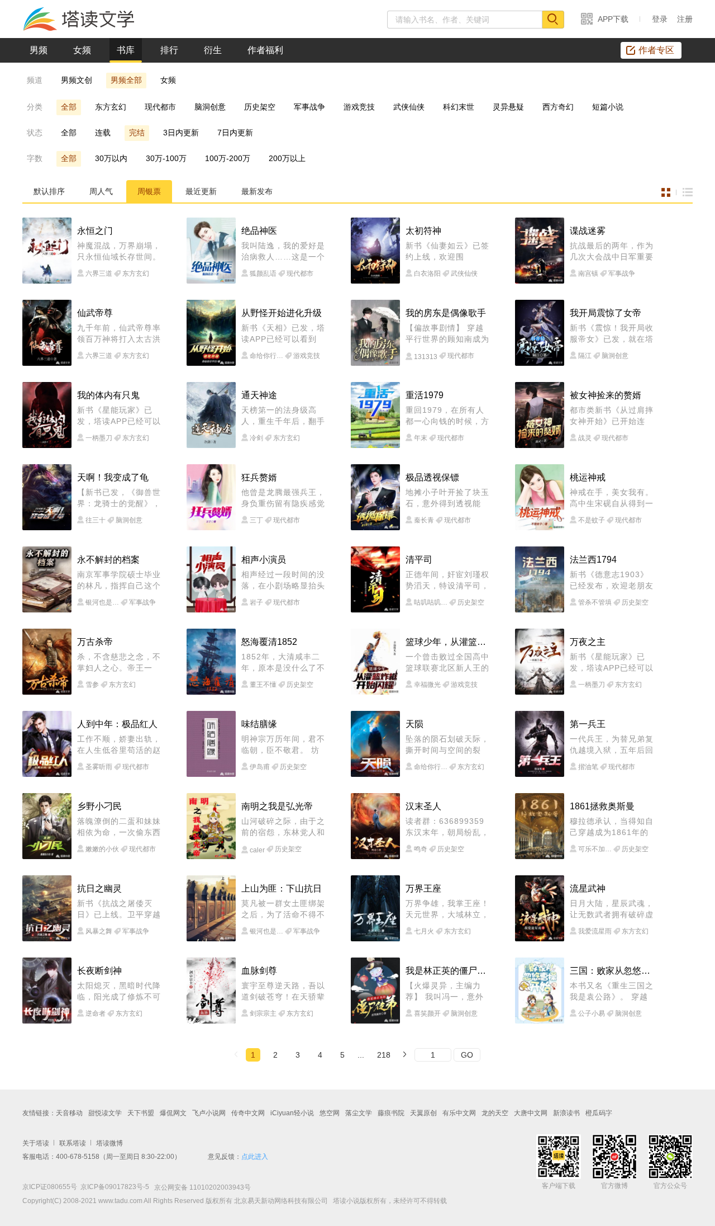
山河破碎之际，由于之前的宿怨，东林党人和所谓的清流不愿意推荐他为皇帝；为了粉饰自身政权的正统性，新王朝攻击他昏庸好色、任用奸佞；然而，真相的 (283, 827)
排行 (169, 50)
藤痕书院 (391, 1113)
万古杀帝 (95, 642)
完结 (137, 132)
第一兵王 (588, 724)
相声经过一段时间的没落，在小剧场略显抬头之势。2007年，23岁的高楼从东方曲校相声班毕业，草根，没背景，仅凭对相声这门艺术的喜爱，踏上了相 (283, 580)
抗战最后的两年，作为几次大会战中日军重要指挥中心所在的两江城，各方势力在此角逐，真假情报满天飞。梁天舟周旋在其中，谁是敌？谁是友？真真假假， (612, 251)
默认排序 (49, 191)
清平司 (419, 559)
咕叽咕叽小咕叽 (430, 602)
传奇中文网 (248, 1113)
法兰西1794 (593, 559)
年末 (420, 438)
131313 (425, 357)
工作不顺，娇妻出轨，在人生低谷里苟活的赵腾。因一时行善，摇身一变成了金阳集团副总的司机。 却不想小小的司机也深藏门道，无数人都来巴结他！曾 (119, 745)
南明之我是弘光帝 (277, 806)
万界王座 (423, 888)
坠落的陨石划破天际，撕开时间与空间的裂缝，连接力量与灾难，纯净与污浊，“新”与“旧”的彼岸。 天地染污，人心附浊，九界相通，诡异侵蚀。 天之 (447, 745)
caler (257, 850)
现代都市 (160, 106)
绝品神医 (259, 230)
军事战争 (309, 106)
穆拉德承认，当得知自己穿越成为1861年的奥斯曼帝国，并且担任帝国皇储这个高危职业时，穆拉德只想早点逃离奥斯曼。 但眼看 (612, 827)
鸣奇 (420, 849)
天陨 (414, 724)
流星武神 (588, 888)
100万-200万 (227, 158)
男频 (38, 50)
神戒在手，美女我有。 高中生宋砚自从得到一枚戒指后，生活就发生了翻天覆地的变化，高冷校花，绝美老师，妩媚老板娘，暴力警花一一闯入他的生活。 (612, 498)
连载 (103, 132)
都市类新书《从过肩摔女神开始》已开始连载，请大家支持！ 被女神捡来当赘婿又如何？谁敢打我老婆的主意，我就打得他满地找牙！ (612, 416)
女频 (82, 50)
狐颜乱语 (263, 273)
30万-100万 (166, 158)
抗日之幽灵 (99, 888)
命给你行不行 (266, 356)
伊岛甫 (260, 767)
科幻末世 (458, 106)
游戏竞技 (359, 106)
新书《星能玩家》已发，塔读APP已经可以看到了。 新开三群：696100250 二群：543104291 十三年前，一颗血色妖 (612, 662)
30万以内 (111, 158)
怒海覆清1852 (269, 642)
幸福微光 (427, 685)
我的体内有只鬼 (108, 395)
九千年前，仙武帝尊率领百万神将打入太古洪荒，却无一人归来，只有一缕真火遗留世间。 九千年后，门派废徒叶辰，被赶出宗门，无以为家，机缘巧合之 (119, 334)
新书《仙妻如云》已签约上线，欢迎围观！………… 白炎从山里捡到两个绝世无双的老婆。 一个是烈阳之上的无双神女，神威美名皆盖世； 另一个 (447, 251)
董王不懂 (263, 685)
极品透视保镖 (432, 477)
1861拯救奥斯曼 (602, 806)
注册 (685, 19)
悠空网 (330, 1113)
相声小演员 (263, 559)
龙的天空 (495, 1113)
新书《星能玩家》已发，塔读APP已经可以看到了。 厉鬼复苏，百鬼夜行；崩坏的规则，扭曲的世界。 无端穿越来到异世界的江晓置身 (119, 416)
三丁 (256, 520)
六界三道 (98, 273)
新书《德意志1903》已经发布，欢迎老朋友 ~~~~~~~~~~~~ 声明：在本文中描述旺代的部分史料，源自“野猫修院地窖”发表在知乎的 (612, 580)
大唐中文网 (530, 1113)
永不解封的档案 (108, 559)
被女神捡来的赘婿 (605, 395)
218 (383, 1054)
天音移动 (69, 1113)
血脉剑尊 (259, 970)
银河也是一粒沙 (102, 602)
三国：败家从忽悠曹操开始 (613, 970)
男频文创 (76, 80)
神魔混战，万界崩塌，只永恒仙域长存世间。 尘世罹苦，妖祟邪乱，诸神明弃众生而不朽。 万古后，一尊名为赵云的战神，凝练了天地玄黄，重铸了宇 (119, 251)
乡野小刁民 (99, 806)
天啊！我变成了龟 (113, 477)
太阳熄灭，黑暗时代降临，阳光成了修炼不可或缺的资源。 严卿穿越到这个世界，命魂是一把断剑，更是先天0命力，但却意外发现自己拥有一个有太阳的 (119, 991)
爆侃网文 (173, 1113)
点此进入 (254, 1157)
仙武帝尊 (95, 313)
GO (467, 1054)
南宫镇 (588, 273)
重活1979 (425, 395)
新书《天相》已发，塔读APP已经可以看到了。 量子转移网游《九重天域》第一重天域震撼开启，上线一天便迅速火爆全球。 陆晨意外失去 (283, 334)
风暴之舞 (98, 931)
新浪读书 (566, 1113)
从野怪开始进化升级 (281, 313)
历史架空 (259, 106)
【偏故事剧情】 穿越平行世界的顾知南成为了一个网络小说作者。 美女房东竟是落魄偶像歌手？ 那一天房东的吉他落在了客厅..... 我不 (447, 334)
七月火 (424, 931)
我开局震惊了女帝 (605, 313)
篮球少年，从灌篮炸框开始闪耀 (449, 642)
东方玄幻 (110, 106)
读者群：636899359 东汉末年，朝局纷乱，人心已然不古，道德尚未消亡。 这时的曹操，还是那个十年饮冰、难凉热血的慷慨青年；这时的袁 (447, 827)
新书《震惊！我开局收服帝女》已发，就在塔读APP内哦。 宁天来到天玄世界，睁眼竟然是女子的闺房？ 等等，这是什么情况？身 (612, 334)
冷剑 (256, 438)
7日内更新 (235, 132)
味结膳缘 (259, 724)
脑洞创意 (210, 106)
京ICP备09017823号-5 (114, 1186)
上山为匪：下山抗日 (281, 888)
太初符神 (423, 230)
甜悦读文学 (105, 1113)
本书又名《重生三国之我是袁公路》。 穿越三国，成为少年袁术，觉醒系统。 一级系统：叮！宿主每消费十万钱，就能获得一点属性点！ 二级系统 (612, 991)
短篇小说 (607, 106)
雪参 (92, 685)
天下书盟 (140, 1113)
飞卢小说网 (209, 1113)
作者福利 (265, 50)
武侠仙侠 (409, 106)
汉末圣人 (423, 806)
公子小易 (591, 1013)
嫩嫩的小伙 (102, 849)
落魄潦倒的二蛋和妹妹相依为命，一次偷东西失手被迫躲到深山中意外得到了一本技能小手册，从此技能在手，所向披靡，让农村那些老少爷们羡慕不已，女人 (119, 827)
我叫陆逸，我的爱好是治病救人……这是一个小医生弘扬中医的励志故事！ (283, 251)
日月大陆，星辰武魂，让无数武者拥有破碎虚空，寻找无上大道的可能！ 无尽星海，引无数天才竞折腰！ (612, 909)
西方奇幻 (558, 106)
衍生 (213, 50)
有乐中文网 (459, 1113)
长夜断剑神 (99, 970)
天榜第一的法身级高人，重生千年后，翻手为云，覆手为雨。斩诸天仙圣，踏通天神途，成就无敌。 (283, 416)
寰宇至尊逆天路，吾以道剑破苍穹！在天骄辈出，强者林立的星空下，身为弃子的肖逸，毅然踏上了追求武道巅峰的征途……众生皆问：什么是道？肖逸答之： (283, 991)
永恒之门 (95, 230)
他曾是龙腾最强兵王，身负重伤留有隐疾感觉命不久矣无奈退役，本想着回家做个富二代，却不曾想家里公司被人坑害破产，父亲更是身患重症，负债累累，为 (283, 498)
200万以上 (287, 158)
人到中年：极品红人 (117, 724)
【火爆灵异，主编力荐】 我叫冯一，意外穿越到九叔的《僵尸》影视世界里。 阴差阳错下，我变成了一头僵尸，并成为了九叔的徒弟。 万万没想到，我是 (447, 991)
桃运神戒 (588, 477)
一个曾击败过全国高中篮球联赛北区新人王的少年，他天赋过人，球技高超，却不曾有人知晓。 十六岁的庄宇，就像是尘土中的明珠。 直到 (447, 662)
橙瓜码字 (598, 1113)
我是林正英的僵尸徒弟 (449, 970)
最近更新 (201, 191)
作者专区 (656, 50)
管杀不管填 (595, 602)
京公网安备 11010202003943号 (200, 1187)
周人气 (101, 191)
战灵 (585, 438)
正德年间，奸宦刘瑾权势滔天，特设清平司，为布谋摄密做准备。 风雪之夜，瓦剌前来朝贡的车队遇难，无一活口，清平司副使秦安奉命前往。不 (447, 580)
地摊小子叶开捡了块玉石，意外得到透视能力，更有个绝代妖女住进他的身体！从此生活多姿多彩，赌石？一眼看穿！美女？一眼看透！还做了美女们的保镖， (447, 498)
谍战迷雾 (588, 230)
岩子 (256, 602)
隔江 (585, 356)
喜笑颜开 (427, 1013)
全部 (69, 106)
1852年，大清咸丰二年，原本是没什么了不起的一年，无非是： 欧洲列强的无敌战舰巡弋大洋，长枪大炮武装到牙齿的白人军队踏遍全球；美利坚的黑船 (283, 662)
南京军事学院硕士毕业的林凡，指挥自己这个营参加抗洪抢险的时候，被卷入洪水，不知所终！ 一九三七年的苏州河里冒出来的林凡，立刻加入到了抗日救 (119, 580)
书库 (126, 50)
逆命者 (95, 1013)
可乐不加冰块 (595, 849)
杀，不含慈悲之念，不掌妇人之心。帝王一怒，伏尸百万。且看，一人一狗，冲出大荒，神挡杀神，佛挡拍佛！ (119, 662)
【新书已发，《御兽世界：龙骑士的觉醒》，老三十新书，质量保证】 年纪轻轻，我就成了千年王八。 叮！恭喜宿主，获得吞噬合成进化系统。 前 (119, 498)
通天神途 (259, 395)
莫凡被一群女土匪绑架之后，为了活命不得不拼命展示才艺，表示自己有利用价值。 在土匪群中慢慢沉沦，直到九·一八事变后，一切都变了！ (283, 909)
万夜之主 (588, 642)
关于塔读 (35, 1143)
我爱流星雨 (595, 931)
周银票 (149, 191)
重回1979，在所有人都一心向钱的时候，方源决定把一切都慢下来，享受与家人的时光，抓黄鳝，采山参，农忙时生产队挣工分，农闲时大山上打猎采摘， (447, 416)
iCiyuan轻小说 (292, 1113)
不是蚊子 (591, 520)
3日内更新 (181, 132)
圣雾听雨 (98, 767)
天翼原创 (423, 1113)
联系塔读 (72, 1143)
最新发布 (257, 191)
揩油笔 (588, 767)
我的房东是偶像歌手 (446, 313)
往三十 (95, 520)
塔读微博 (109, 1143)
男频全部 (126, 80)
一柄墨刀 (98, 438)
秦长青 (424, 520)
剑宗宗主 (263, 1013)
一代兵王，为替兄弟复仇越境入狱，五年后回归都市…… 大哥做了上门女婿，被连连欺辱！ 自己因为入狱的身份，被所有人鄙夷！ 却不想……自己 (612, 745)
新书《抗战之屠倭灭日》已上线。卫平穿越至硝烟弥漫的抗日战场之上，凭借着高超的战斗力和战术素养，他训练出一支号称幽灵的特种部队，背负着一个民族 (119, 909)
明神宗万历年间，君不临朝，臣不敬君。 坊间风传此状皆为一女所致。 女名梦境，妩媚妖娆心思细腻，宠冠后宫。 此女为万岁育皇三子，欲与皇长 (283, 745)
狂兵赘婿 (259, 477)
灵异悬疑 (508, 106)
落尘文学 (358, 1113)
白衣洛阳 (427, 273)
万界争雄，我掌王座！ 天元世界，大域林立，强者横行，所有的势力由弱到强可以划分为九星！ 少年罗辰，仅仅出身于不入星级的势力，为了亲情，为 (447, 909)
